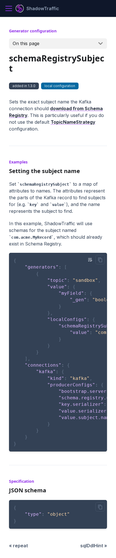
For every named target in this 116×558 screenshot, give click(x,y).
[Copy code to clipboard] (100, 259)
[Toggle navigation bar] (9, 8)
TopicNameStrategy (73, 122)
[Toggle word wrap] (90, 259)
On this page (26, 43)
